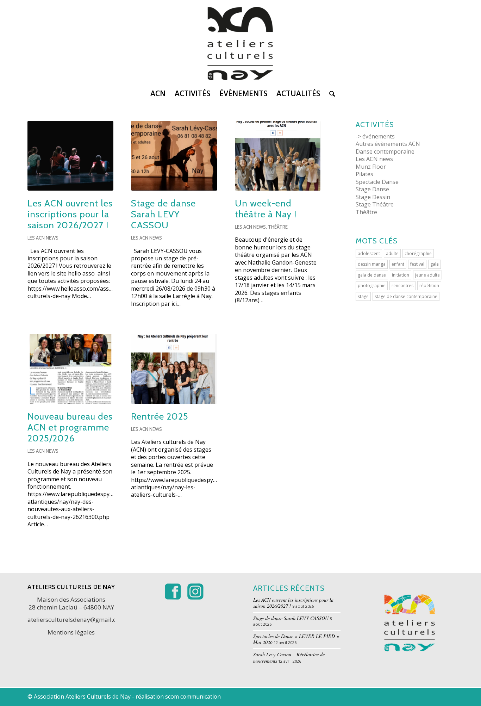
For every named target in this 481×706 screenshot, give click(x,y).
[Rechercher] (330, 93)
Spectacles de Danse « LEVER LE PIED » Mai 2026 (296, 639)
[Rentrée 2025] (174, 369)
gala (434, 264)
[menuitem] (158, 93)
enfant (398, 264)
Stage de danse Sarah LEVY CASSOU (163, 214)
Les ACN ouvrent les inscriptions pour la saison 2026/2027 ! (70, 214)
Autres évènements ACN (388, 144)
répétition (429, 286)
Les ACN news (42, 238)
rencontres (402, 286)
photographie (372, 286)
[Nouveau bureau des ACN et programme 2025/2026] (70, 369)
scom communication (193, 696)
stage (363, 296)
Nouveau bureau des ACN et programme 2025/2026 (70, 427)
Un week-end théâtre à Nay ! (265, 209)
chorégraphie (418, 253)
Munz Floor (371, 167)
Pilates (364, 174)
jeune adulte (427, 275)
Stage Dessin (373, 197)
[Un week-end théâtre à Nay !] (278, 156)
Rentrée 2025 (159, 416)
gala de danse (372, 275)
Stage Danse (372, 189)
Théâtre (278, 227)
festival (417, 264)
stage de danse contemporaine (406, 296)
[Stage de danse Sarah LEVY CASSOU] (174, 156)
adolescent (369, 253)
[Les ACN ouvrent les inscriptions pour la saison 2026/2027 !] (70, 156)
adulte (392, 253)
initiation (400, 275)
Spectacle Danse (377, 182)
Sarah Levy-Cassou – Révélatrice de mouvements (289, 657)
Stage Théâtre (375, 204)
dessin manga (372, 264)
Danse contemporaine (385, 151)
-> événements (375, 136)
